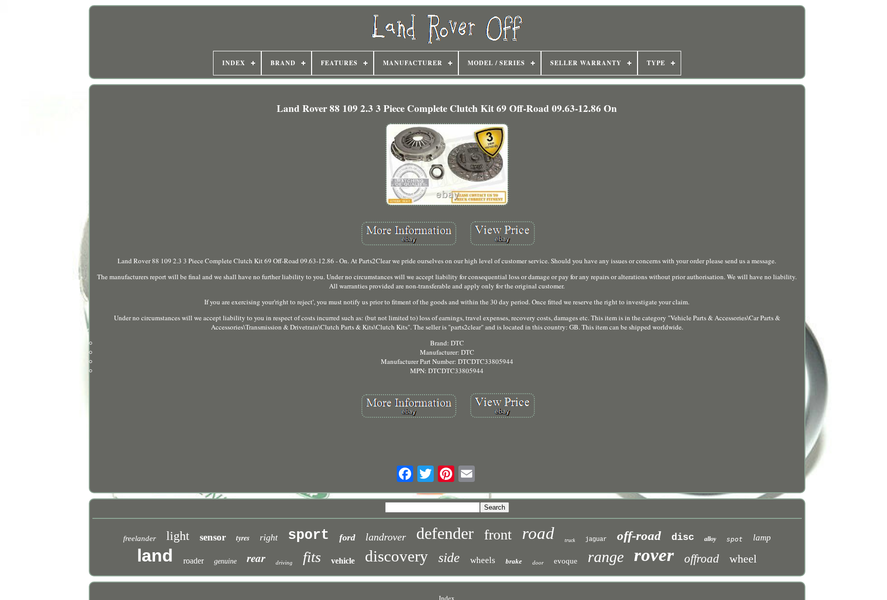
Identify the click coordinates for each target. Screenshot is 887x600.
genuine (225, 561)
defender (445, 533)
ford (347, 537)
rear (256, 558)
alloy (710, 539)
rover (654, 555)
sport (308, 535)
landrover (385, 537)
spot (734, 539)
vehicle (343, 560)
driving (284, 562)
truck (570, 540)
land (155, 555)
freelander (139, 538)
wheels (482, 560)
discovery (396, 556)
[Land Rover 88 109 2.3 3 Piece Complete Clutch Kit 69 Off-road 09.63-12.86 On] (447, 165)
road (538, 533)
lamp (762, 538)
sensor (213, 537)
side (449, 557)
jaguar (596, 539)
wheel (743, 558)
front (498, 535)
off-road (639, 536)
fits (312, 557)
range (606, 556)
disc (682, 537)
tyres (242, 538)
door (538, 562)
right (269, 537)
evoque (565, 561)
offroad (701, 558)
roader (193, 560)
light (177, 536)
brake (514, 561)
